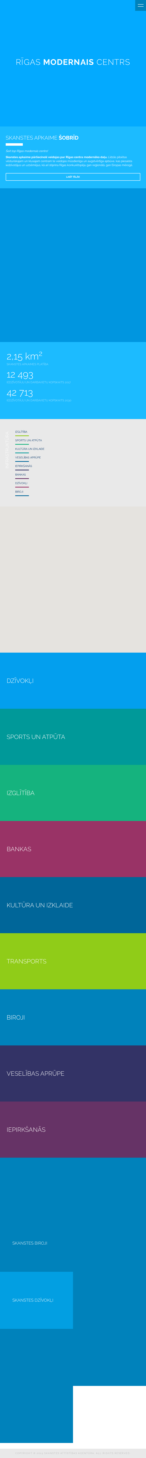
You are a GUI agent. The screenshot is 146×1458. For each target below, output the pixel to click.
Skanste (5, 5)
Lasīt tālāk (73, 177)
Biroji (19, 491)
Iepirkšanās (23, 466)
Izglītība (21, 431)
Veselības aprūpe (28, 457)
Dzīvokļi (21, 483)
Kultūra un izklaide (29, 448)
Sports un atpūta (28, 440)
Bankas (20, 474)
